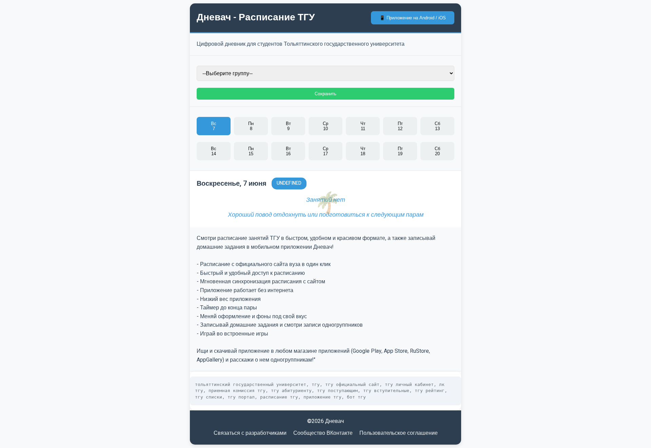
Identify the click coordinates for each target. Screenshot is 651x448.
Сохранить (325, 93)
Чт (363, 126)
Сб (437, 126)
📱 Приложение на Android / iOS (412, 17)
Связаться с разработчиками (250, 433)
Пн (251, 126)
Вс (213, 126)
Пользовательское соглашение (398, 433)
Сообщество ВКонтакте (323, 433)
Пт (400, 126)
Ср (325, 126)
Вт (288, 126)
